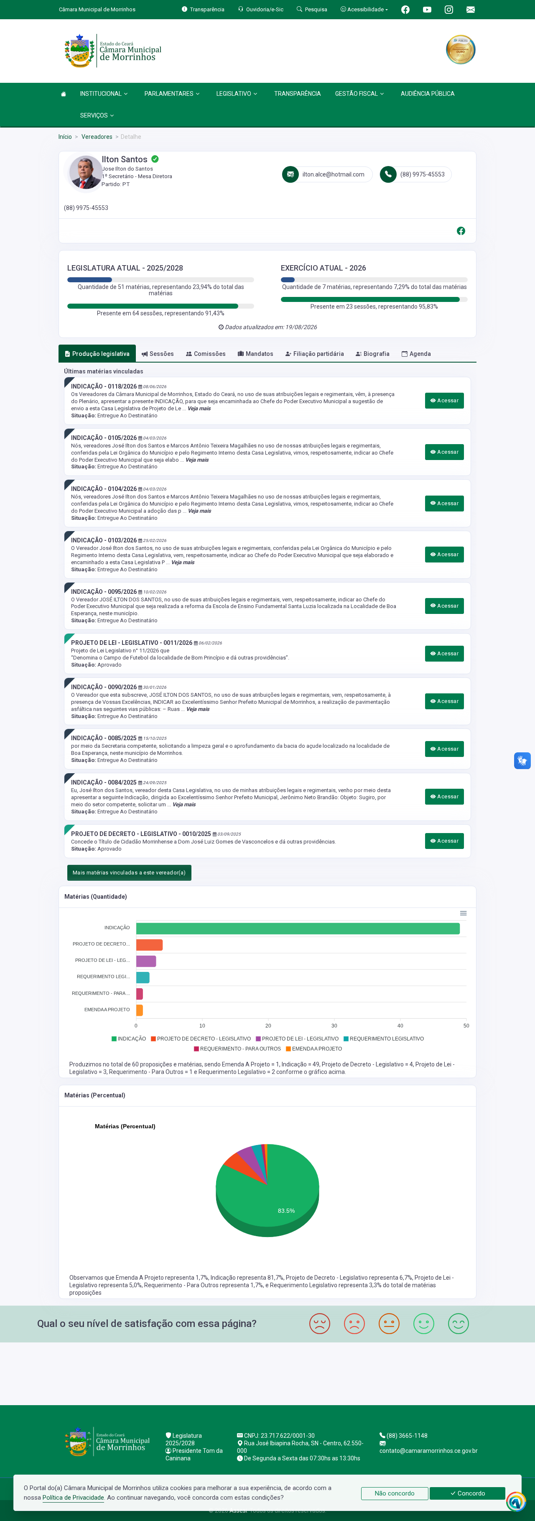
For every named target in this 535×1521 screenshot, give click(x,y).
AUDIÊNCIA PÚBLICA (428, 93)
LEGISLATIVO (234, 93)
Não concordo (395, 1493)
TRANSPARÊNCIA (297, 93)
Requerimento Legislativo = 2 (237, 1072)
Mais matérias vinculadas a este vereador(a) (129, 872)
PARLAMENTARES (169, 93)
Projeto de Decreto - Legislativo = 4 (367, 1064)
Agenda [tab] (420, 353)
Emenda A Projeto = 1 (250, 1064)
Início (65, 136)
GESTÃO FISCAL (356, 93)
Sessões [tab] (162, 353)
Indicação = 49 (300, 1064)
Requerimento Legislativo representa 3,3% (326, 1285)
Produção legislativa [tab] (101, 353)
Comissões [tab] (210, 353)
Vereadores (96, 136)
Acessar (447, 400)
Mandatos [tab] (259, 353)
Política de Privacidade (73, 1497)
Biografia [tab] (377, 353)
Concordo (470, 1493)
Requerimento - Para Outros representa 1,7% (203, 1285)
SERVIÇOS (94, 115)
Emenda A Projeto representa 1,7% (162, 1277)
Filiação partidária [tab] (318, 353)
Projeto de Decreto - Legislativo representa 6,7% (349, 1277)
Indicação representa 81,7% (247, 1277)
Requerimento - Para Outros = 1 (151, 1072)
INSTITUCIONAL (101, 93)
